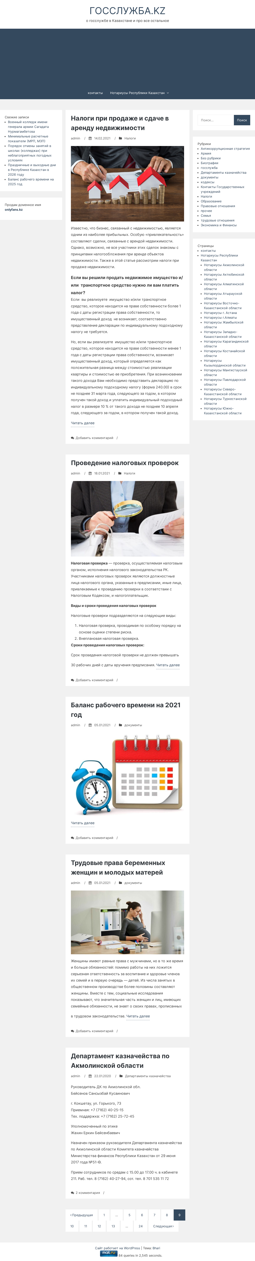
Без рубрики (211, 158)
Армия (206, 153)
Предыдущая (82, 1215)
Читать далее (82, 424)
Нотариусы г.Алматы (220, 317)
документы (209, 177)
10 (72, 1226)
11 (85, 1226)
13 (113, 1226)
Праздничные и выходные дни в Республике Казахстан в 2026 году (32, 169)
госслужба (209, 168)
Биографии (209, 163)
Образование (211, 201)
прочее (206, 211)
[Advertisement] (127, 57)
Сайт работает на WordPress (118, 1248)
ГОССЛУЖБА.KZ (127, 11)
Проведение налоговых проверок (125, 463)
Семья (206, 216)
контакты (95, 93)
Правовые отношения (218, 206)
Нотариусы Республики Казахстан (137, 93)
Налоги (206, 196)
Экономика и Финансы (219, 225)
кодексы (207, 182)
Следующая (162, 1226)
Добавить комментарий (94, 438)
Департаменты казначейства (223, 172)
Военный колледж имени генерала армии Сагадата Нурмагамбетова (28, 126)
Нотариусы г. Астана (220, 313)
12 (99, 1226)
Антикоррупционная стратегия (225, 149)
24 (141, 1226)
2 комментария (88, 1193)
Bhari (156, 1248)
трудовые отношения (217, 220)
